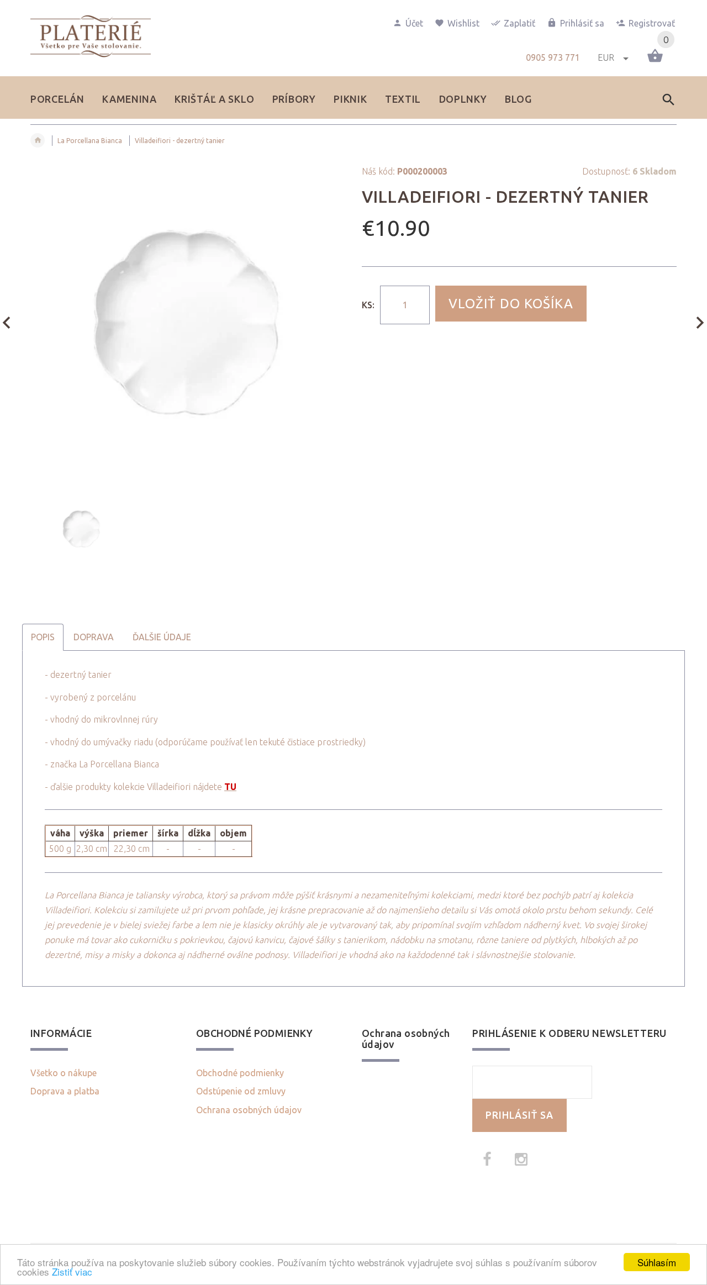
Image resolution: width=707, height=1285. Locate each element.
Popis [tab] (43, 637)
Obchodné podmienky (240, 1073)
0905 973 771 (553, 57)
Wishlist (463, 23)
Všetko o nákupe (63, 1073)
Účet (414, 23)
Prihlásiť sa (582, 23)
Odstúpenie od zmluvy (241, 1091)
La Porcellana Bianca (89, 140)
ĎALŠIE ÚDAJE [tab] (162, 637)
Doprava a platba (64, 1091)
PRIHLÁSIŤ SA (519, 1115)
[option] (187, 323)
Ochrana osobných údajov (249, 1110)
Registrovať (652, 23)
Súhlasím (656, 1262)
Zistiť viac (72, 1271)
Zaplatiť (519, 23)
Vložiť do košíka (511, 303)
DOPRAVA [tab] (93, 637)
